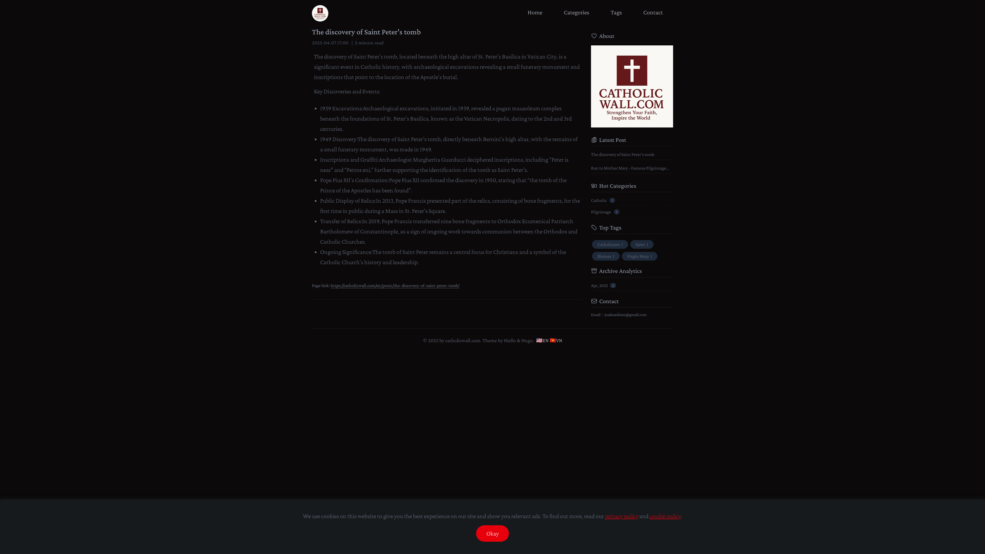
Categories (576, 12)
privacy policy (621, 515)
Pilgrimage (604, 211)
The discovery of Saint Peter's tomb (366, 31)
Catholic (602, 200)
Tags (616, 12)
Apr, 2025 (602, 285)
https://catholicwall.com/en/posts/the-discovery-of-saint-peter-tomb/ (395, 285)
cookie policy (665, 515)
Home (535, 12)
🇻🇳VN (556, 340)
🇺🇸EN (542, 340)
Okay (492, 533)
